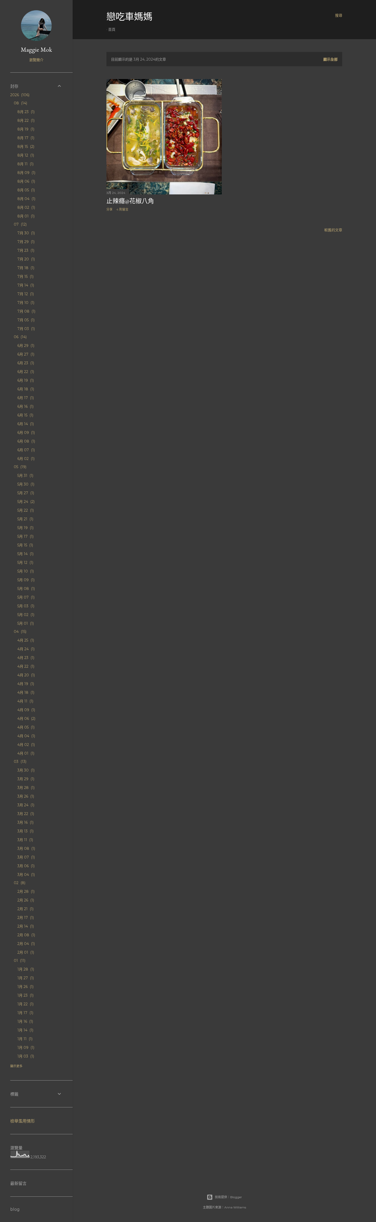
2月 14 (25, 926)
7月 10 (25, 302)
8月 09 (25, 172)
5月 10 (25, 571)
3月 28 (25, 787)
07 (20, 224)
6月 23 (25, 363)
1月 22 (24, 1004)
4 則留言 (122, 209)
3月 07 (25, 857)
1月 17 (24, 1012)
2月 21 (24, 909)
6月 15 (24, 415)
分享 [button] (109, 209)
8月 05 (25, 190)
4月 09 (25, 710)
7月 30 (25, 233)
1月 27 (25, 978)
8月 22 (25, 120)
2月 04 (25, 943)
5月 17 (24, 536)
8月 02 (25, 207)
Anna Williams (235, 1207)
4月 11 (24, 701)
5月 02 (25, 614)
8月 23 (25, 111)
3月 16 (24, 822)
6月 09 (25, 432)
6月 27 (25, 354)
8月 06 (25, 181)
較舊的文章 (333, 230)
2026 (19, 95)
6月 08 (25, 441)
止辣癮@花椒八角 (130, 201)
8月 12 (25, 155)
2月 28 (25, 891)
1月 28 (25, 969)
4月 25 (25, 640)
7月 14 (25, 285)
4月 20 (25, 675)
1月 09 (25, 1047)
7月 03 (25, 328)
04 (19, 631)
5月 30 (25, 484)
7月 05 (25, 320)
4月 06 (25, 718)
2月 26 (25, 900)
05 (19, 467)
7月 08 (25, 311)
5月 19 (24, 527)
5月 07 (25, 597)
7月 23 (25, 250)
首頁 (111, 29)
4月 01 (25, 753)
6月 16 (24, 406)
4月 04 (25, 736)
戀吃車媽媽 (129, 17)
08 (20, 103)
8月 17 (25, 138)
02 (19, 882)
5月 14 (24, 554)
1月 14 (24, 1030)
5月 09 (25, 580)
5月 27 (25, 493)
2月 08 (25, 935)
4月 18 (25, 692)
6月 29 (25, 345)
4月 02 (25, 744)
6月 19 (25, 380)
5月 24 (25, 501)
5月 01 (25, 623)
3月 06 (25, 866)
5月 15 (24, 545)
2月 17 (25, 917)
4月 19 (25, 683)
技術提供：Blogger (228, 1197)
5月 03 (25, 606)
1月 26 (24, 986)
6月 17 (25, 397)
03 (19, 761)
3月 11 (24, 840)
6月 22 (25, 371)
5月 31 (24, 475)
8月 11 (24, 164)
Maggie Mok (36, 49)
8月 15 (25, 146)
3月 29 (25, 779)
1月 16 (24, 1021)
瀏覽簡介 (36, 60)
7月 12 (25, 294)
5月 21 (24, 519)
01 (19, 960)
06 (20, 337)
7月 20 (25, 259)
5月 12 (24, 562)
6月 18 (25, 389)
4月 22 (25, 666)
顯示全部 (330, 59)
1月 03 (25, 1056)
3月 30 (25, 770)
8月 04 (25, 198)
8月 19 (25, 129)
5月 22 (25, 510)
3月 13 (24, 831)
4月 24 (25, 649)
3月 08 (25, 848)
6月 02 (25, 458)
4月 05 (25, 727)
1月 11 (24, 1039)
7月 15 (24, 276)
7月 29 (25, 241)
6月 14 (25, 424)
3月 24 (25, 805)
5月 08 (25, 588)
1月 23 (24, 995)
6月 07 (25, 450)
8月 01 (25, 216)
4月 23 (25, 657)
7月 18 (25, 268)
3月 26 (25, 796)
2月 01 (25, 952)
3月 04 (25, 874)
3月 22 (25, 813)
